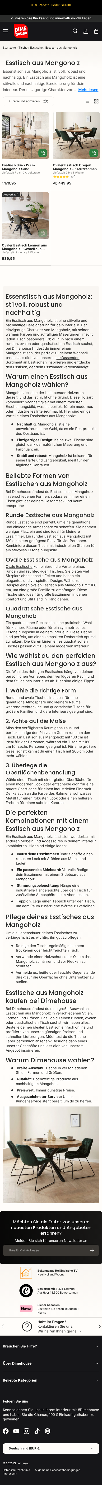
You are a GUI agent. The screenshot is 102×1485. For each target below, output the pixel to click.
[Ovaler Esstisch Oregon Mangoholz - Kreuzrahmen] (76, 135)
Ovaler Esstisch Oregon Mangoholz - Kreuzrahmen (75, 167)
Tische (23, 47)
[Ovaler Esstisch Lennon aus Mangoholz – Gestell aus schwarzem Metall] (25, 215)
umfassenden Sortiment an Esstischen (42, 360)
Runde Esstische (20, 522)
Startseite (9, 47)
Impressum (10, 1473)
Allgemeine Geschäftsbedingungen (57, 1470)
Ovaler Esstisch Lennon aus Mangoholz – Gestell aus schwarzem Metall (24, 249)
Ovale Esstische (19, 566)
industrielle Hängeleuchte (38, 890)
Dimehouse (20, 1463)
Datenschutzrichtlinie (16, 1470)
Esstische (36, 47)
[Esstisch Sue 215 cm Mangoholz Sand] (25, 135)
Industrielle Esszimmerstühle (42, 854)
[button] (96, 31)
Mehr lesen (88, 89)
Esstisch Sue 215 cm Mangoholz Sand (18, 167)
